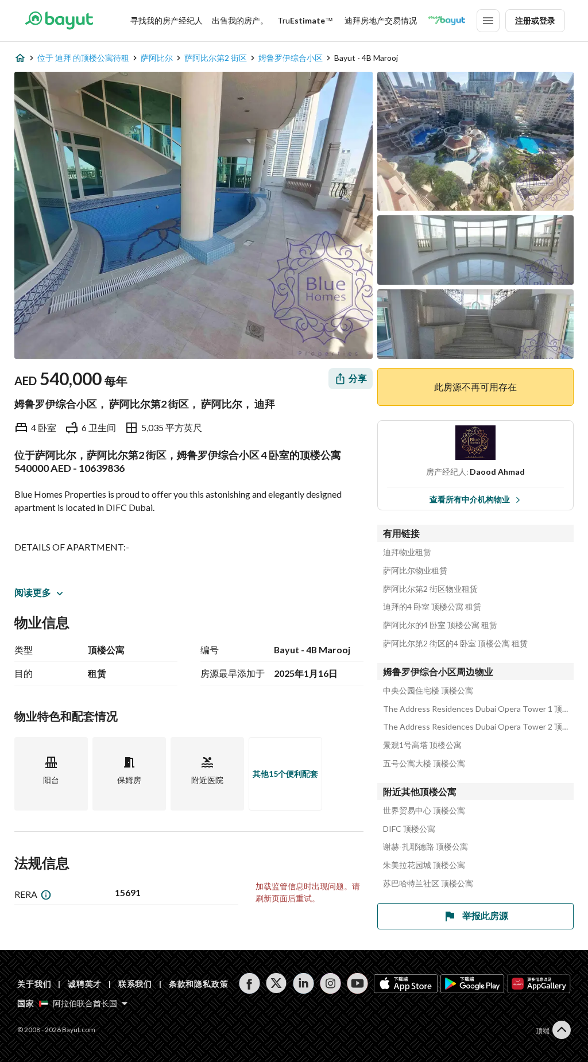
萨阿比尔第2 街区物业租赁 (430, 589)
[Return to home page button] (59, 20)
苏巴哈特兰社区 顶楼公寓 (428, 883)
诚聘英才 (85, 984)
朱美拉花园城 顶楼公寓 (424, 865)
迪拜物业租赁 (407, 552)
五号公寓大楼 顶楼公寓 (424, 763)
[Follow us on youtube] (357, 983)
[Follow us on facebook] (249, 983)
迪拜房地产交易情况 (381, 20)
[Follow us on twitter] (276, 983)
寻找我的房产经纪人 (166, 20)
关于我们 (34, 984)
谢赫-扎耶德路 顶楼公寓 (425, 846)
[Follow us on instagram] (330, 983)
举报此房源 (485, 915)
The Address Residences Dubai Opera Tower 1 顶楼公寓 (478, 709)
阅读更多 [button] (32, 592)
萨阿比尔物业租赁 (415, 570)
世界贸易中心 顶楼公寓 (424, 810)
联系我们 (135, 984)
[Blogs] (447, 20)
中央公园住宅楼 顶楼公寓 (428, 690)
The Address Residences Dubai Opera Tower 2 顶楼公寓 (478, 726)
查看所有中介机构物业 (470, 499)
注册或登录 (535, 20)
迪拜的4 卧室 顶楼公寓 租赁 (432, 606)
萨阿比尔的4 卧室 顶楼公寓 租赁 (440, 625)
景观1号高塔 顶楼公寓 (422, 745)
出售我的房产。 (240, 20)
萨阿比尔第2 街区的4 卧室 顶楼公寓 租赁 (455, 643)
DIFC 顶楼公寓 (409, 829)
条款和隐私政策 (199, 984)
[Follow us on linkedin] (303, 983)
